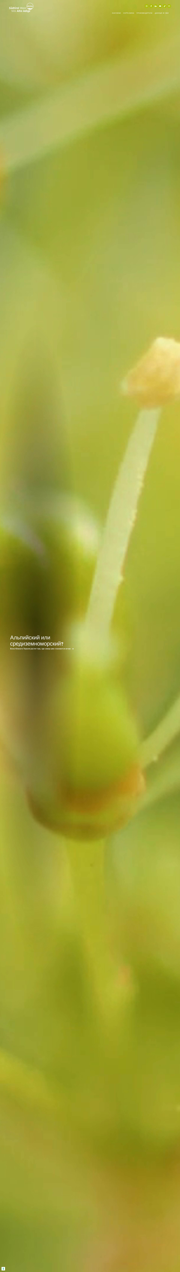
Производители (144, 13)
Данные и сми (162, 13)
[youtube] (160, 6)
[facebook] (151, 6)
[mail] (169, 6)
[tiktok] (164, 6)
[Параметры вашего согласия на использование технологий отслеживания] (3, 1268)
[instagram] (146, 6)
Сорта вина (128, 13)
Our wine (116, 13)
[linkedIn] (156, 6)
